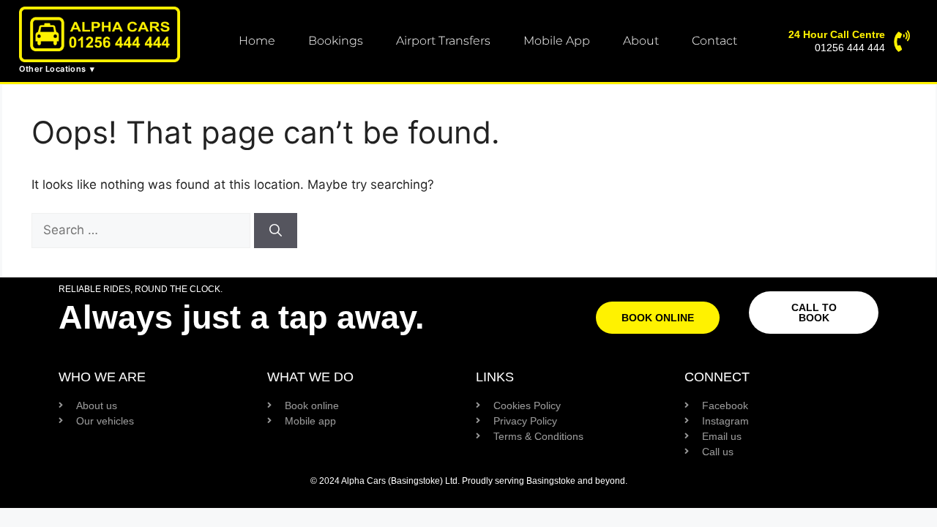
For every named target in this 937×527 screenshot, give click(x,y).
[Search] (275, 230)
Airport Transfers (443, 41)
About (641, 41)
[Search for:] (142, 230)
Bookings (335, 41)
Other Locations (52, 69)
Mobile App (556, 41)
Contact (714, 41)
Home (257, 41)
